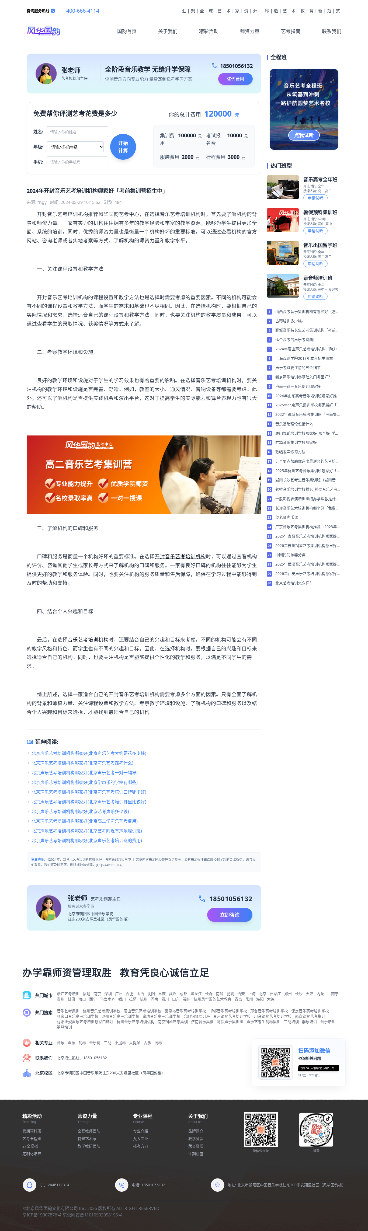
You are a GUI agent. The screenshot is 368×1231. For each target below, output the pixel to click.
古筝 (147, 1042)
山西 (140, 993)
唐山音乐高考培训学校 (142, 1010)
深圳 (108, 993)
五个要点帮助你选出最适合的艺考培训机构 (307, 462)
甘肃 (71, 999)
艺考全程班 (31, 1138)
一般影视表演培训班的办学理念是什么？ (305, 499)
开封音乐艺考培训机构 (180, 556)
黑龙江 (196, 993)
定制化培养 (31, 1153)
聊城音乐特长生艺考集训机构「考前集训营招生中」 (307, 330)
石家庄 (275, 993)
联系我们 (331, 31)
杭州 (143, 999)
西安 (241, 993)
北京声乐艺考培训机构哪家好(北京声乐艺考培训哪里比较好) (89, 802)
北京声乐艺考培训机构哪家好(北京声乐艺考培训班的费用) (87, 840)
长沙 (299, 993)
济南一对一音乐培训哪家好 (298, 386)
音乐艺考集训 (68, 1010)
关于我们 (168, 31)
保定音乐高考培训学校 (310, 1010)
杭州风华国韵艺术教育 (212, 999)
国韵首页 (127, 31)
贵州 (60, 999)
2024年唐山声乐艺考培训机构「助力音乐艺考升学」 (308, 349)
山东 (176, 999)
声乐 (71, 1042)
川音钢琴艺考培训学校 (273, 1016)
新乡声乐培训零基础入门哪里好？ (303, 376)
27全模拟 (30, 1146)
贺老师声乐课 (286, 517)
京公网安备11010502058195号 (92, 1215)
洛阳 (260, 999)
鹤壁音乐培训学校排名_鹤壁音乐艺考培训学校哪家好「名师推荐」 (308, 490)
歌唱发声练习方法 (290, 451)
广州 (119, 993)
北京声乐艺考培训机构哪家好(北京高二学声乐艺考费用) (85, 821)
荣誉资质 (195, 1146)
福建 (86, 993)
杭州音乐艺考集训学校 (101, 1010)
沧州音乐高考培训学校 (120, 1016)
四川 (165, 999)
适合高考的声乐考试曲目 (296, 339)
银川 (122, 999)
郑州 (288, 993)
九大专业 (140, 1138)
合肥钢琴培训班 (196, 1016)
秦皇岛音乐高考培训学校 (185, 1010)
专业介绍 (140, 1131)
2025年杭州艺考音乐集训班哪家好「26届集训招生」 (308, 471)
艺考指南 (290, 31)
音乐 (60, 1042)
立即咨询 (229, 915)
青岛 (238, 999)
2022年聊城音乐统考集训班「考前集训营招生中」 (308, 415)
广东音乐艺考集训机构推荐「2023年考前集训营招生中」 (308, 527)
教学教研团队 (89, 1146)
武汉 (172, 993)
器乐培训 (309, 1021)
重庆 (162, 993)
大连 (271, 999)
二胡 (107, 1042)
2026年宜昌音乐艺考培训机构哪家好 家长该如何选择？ (306, 536)
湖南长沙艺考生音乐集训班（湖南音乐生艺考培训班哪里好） (307, 480)
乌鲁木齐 (107, 999)
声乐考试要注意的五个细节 (298, 367)
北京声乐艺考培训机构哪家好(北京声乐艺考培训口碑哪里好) (89, 792)
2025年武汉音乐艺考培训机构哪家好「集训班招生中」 (306, 564)
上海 (252, 993)
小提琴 (120, 1042)
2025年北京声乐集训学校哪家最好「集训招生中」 (308, 405)
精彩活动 (208, 31)
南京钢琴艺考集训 (310, 1016)
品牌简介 (195, 1131)
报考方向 (140, 1146)
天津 (309, 993)
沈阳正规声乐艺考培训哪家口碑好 (85, 1021)
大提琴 (134, 1042)
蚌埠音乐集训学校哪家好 (296, 442)
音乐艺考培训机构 (88, 639)
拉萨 (133, 999)
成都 (183, 993)
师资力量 (249, 31)
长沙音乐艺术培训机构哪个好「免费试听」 (307, 508)
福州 (186, 999)
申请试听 (315, 197)
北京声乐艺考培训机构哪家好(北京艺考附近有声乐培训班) (87, 831)
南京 (97, 993)
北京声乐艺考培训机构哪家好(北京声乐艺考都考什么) (82, 763)
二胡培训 (291, 1021)
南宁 (335, 993)
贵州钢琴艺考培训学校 (232, 1016)
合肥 (129, 993)
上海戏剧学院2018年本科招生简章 (304, 358)
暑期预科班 (31, 1131)
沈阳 (151, 993)
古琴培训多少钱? (289, 320)
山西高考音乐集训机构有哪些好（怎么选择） (307, 312)
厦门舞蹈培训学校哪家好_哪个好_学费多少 (307, 434)
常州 (249, 999)
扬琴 (158, 1042)
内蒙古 (322, 993)
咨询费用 (235, 79)
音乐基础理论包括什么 (294, 423)
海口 (82, 999)
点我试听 (304, 135)
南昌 (219, 993)
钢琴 (82, 1042)
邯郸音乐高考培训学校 (228, 1010)
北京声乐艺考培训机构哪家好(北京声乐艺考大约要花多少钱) (89, 753)
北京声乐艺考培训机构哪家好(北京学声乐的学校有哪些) (85, 782)
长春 (209, 993)
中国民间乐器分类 (290, 554)
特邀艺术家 (87, 1138)
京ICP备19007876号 (41, 1215)
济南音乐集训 (202, 1021)
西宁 (93, 999)
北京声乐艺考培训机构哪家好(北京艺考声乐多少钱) (80, 811)
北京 (262, 993)
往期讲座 (195, 1153)
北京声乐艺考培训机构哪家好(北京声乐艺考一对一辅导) (85, 773)
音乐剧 (94, 1042)
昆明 (230, 993)
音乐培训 (327, 1021)
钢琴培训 (64, 1027)
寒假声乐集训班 (230, 1021)
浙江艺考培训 (68, 993)
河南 (154, 999)
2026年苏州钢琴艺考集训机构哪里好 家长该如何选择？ (306, 546)
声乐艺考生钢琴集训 (263, 1021)
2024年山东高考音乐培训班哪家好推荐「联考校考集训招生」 (308, 396)
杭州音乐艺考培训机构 (135, 1021)
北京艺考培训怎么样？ (294, 582)
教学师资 (195, 1138)
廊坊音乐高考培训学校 (161, 1016)
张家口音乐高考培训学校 (77, 1016)
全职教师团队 (89, 1131)
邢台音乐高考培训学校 (269, 1010)
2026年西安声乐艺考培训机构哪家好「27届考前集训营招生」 (306, 574)
